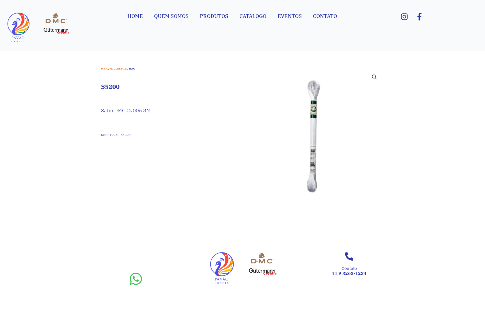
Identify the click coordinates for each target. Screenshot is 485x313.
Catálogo (252, 16)
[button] (374, 77)
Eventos (290, 16)
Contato (325, 16)
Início (104, 68)
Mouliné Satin (118, 68)
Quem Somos (171, 16)
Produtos (214, 16)
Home (135, 16)
